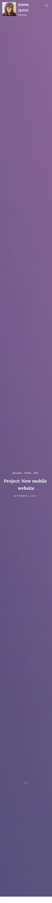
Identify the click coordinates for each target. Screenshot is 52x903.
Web (36, 472)
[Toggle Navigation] (46, 5)
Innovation (17, 472)
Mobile (27, 472)
